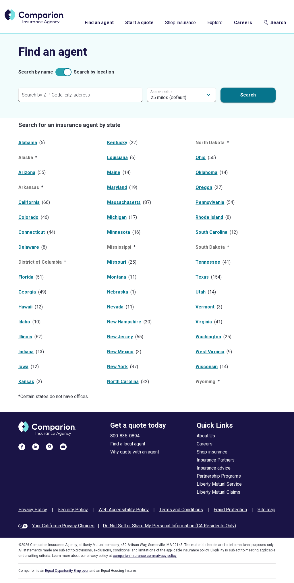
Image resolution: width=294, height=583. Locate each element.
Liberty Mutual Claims (218, 492)
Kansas (26, 381)
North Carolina (123, 381)
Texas (202, 277)
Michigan (117, 217)
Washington (208, 336)
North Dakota (210, 142)
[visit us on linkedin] (35, 447)
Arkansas (28, 187)
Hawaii (25, 307)
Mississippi (119, 247)
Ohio (201, 157)
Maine (113, 172)
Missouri (116, 262)
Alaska (25, 157)
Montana (116, 277)
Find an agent (99, 22)
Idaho (24, 322)
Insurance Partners (216, 460)
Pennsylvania (210, 202)
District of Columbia (40, 262)
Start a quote (139, 22)
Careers (243, 22)
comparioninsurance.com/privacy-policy (145, 556)
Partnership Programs (219, 476)
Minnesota (118, 232)
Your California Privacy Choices (63, 525)
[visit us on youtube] (63, 447)
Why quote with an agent (134, 452)
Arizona (26, 172)
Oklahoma (206, 172)
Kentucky (117, 142)
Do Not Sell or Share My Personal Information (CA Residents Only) (169, 525)
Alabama (27, 142)
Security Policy (73, 509)
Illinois (25, 336)
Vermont (205, 307)
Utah (201, 292)
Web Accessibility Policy (123, 509)
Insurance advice (214, 468)
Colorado (28, 217)
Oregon (204, 187)
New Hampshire (124, 322)
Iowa (23, 366)
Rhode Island (209, 217)
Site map (266, 509)
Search (278, 22)
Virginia (204, 322)
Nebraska (117, 292)
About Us (206, 436)
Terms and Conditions (181, 509)
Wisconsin (207, 366)
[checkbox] (63, 72)
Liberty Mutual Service (219, 484)
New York (117, 366)
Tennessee (208, 262)
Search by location (94, 72)
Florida (25, 277)
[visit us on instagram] (49, 447)
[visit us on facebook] (21, 447)
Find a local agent (127, 444)
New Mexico (120, 351)
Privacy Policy (32, 509)
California (29, 202)
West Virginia (210, 351)
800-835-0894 (125, 436)
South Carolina (211, 232)
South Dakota (210, 247)
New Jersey (120, 336)
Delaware (28, 247)
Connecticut (31, 232)
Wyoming (205, 381)
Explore (215, 22)
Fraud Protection (230, 509)
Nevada (115, 307)
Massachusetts (124, 202)
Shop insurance (180, 22)
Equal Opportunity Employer (66, 571)
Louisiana (117, 157)
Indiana (26, 351)
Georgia (27, 292)
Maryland (117, 187)
